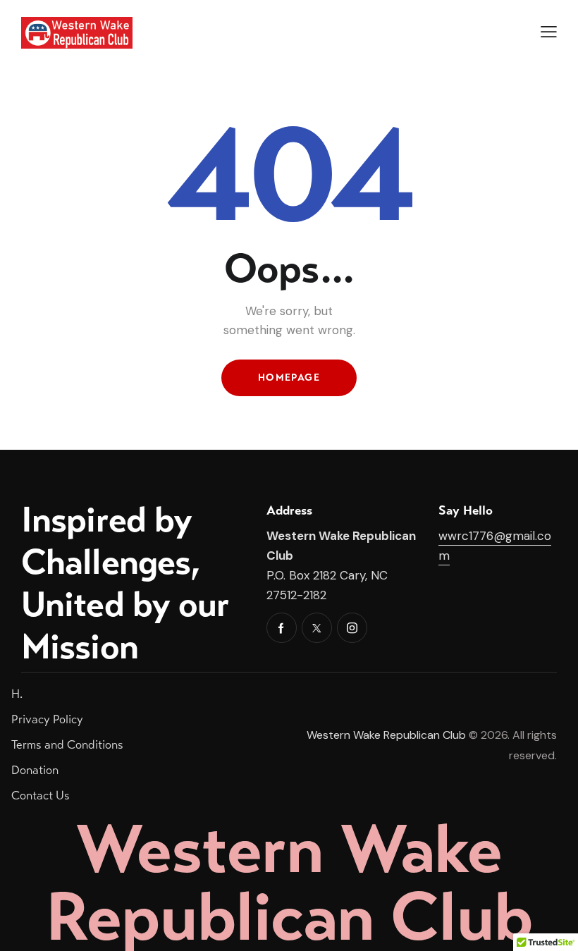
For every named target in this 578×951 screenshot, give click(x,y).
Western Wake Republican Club (386, 735)
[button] (549, 32)
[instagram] (352, 628)
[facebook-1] (281, 628)
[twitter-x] (317, 628)
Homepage (289, 378)
